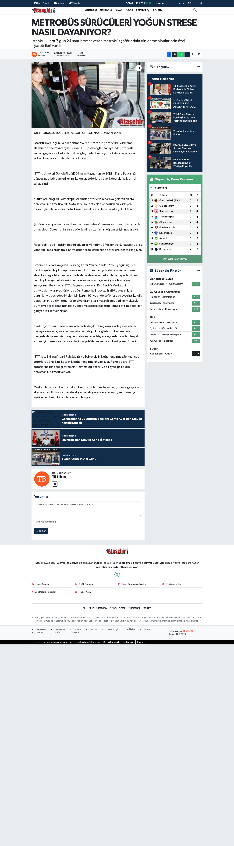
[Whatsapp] (117, 574)
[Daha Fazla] (187, 54)
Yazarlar (76, 3)
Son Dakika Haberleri (45, 592)
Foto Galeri (43, 3)
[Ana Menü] (200, 10)
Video (61, 3)
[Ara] (195, 10)
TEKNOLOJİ (143, 10)
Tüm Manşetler (173, 584)
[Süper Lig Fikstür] (198, 270)
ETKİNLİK (41, 633)
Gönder (41, 531)
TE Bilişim (59, 476)
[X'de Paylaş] (174, 54)
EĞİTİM (157, 10)
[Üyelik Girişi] (199, 3)
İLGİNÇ (147, 630)
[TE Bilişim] (42, 479)
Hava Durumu (43, 584)
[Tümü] (198, 66)
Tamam (141, 642)
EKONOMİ (106, 10)
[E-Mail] (54, 484)
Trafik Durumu (86, 584)
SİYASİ (119, 10)
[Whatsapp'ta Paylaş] (181, 54)
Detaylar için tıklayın (175, 259)
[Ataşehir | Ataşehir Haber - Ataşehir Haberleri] (43, 10)
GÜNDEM (91, 10)
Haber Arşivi (85, 592)
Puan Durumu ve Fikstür (134, 584)
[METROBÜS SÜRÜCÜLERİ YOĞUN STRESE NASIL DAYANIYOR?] (88, 95)
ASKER (75, 633)
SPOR (129, 10)
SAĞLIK (59, 633)
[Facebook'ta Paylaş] (169, 54)
